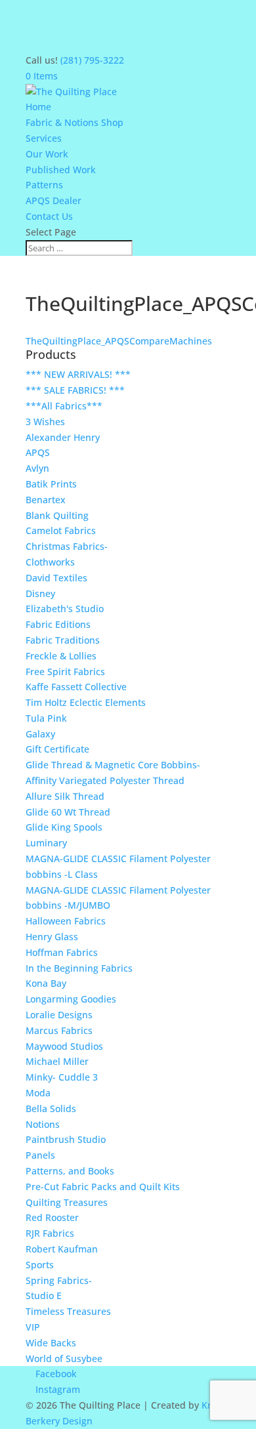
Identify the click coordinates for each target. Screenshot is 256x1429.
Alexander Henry (63, 437)
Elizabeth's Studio (65, 608)
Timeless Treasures (68, 1311)
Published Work (61, 169)
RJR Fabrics (50, 1233)
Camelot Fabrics (61, 530)
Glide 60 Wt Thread (68, 812)
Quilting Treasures (67, 1202)
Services (44, 138)
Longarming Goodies (71, 999)
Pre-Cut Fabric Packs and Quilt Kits (103, 1186)
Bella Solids (51, 1108)
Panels (40, 1155)
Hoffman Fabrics (62, 952)
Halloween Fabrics (66, 921)
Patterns (44, 184)
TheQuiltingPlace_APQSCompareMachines (119, 341)
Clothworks (50, 562)
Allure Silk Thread (65, 796)
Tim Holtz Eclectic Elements (86, 702)
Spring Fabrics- (59, 1280)
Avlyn (37, 468)
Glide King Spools (64, 827)
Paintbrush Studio (66, 1139)
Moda (38, 1093)
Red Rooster (52, 1217)
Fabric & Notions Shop (74, 122)
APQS (38, 452)
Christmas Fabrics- (67, 546)
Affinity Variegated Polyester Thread (105, 780)
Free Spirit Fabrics (65, 671)
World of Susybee (64, 1358)
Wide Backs (51, 1342)
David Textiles (56, 577)
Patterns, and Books (70, 1171)
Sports (40, 1264)
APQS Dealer (53, 200)
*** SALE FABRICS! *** (75, 390)
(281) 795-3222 (92, 60)
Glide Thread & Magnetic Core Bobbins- (113, 764)
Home (38, 106)
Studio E (44, 1295)
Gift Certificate (57, 749)
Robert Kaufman (62, 1249)
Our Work (47, 154)
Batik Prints (51, 484)
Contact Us (49, 216)
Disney (40, 593)
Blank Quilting (57, 515)
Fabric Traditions (63, 640)
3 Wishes (45, 421)
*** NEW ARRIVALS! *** (78, 374)
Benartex (46, 499)
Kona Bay (46, 983)
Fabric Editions (58, 624)
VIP (33, 1327)
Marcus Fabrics (59, 1030)
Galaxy (40, 734)
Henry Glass (52, 936)
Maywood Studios (64, 1046)
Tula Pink (46, 718)
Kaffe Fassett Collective (76, 686)
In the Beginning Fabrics (79, 968)
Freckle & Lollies (61, 656)
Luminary (46, 843)
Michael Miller (57, 1061)
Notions (43, 1124)
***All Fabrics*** (64, 406)
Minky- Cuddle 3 (62, 1077)
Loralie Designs (59, 1014)
